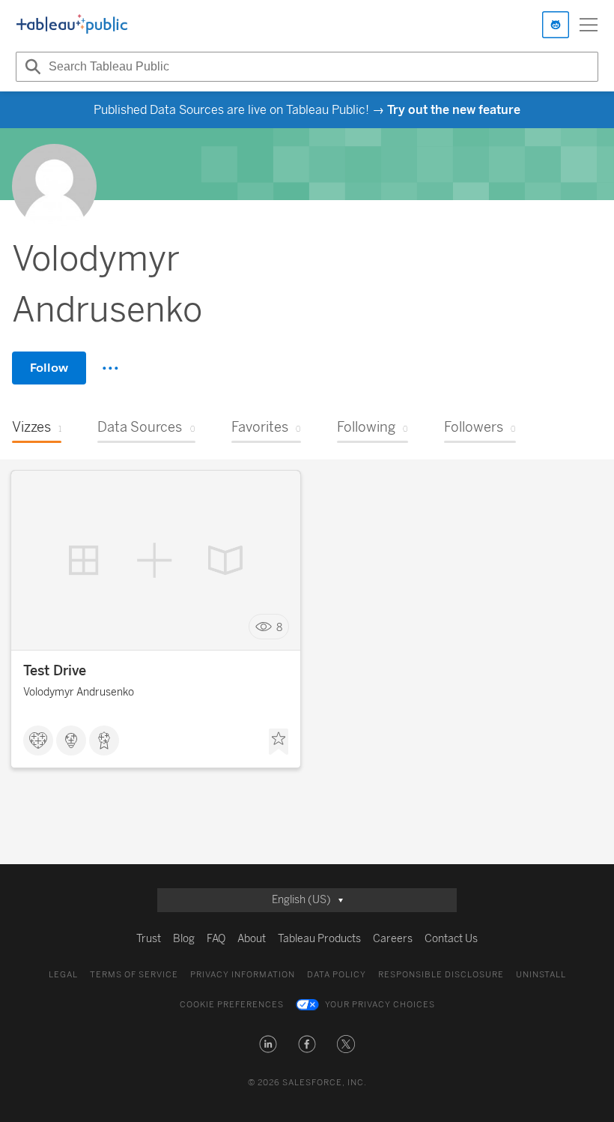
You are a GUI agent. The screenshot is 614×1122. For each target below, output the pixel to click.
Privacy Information (242, 975)
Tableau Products (319, 938)
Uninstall (541, 975)
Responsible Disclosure (441, 975)
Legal (63, 975)
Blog (184, 938)
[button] (268, 1044)
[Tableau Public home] (71, 24)
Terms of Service (134, 975)
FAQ (216, 938)
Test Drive (54, 671)
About (251, 938)
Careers (393, 938)
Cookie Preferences (232, 1005)
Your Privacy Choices (380, 1005)
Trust (148, 938)
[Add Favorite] (278, 742)
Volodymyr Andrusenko (78, 692)
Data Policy (336, 975)
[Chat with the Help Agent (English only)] (555, 24)
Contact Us (451, 938)
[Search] (30, 66)
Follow (49, 367)
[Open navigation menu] (588, 24)
